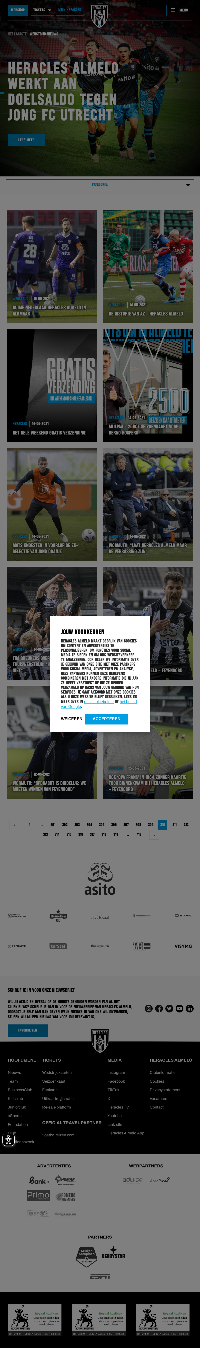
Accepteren (106, 719)
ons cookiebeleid (99, 702)
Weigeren (71, 719)
